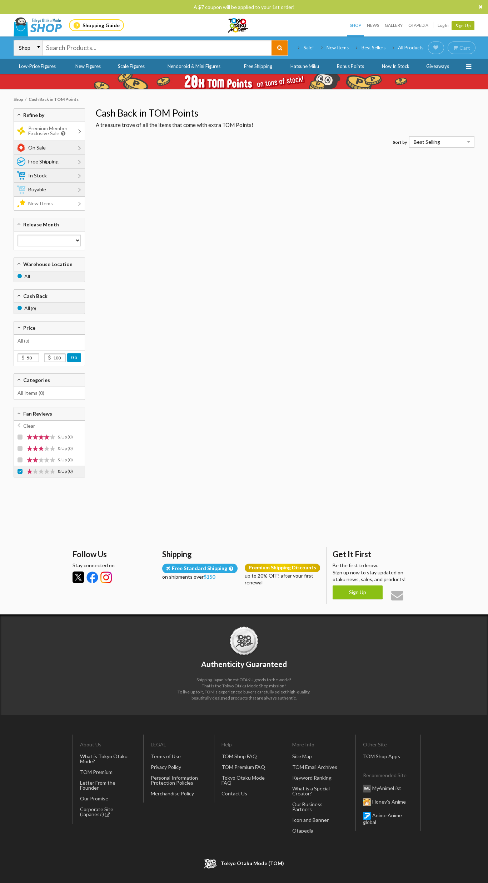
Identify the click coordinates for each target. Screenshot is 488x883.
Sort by (400, 142)
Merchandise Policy (172, 793)
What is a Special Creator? (311, 790)
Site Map (302, 756)
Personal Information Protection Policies (174, 780)
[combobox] (157, 47)
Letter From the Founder (97, 785)
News (373, 25)
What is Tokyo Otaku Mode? (104, 758)
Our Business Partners (307, 806)
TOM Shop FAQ (239, 756)
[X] (78, 577)
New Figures (88, 66)
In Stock (37, 175)
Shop (355, 25)
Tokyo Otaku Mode (238, 25)
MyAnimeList (386, 788)
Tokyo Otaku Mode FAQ (243, 780)
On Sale (37, 147)
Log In (443, 25)
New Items (338, 47)
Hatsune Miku (304, 66)
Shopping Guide (101, 25)
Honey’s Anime (389, 802)
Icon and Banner (310, 820)
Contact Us (234, 793)
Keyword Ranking (312, 778)
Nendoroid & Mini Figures (194, 66)
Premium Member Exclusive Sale (48, 130)
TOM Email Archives (314, 767)
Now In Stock (395, 66)
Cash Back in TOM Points (147, 113)
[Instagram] (106, 577)
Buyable (37, 189)
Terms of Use (166, 756)
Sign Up (463, 25)
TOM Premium (96, 772)
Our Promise (94, 798)
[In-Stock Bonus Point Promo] (244, 81)
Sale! (309, 47)
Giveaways (437, 66)
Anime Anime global (382, 818)
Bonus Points (350, 66)
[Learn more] (62, 134)
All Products (410, 47)
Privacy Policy (166, 767)
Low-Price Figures (37, 66)
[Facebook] (92, 577)
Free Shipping (258, 66)
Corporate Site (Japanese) (96, 811)
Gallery (394, 25)
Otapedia (418, 25)
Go (74, 357)
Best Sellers (373, 47)
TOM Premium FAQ (243, 767)
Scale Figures (131, 66)
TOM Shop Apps (381, 756)
